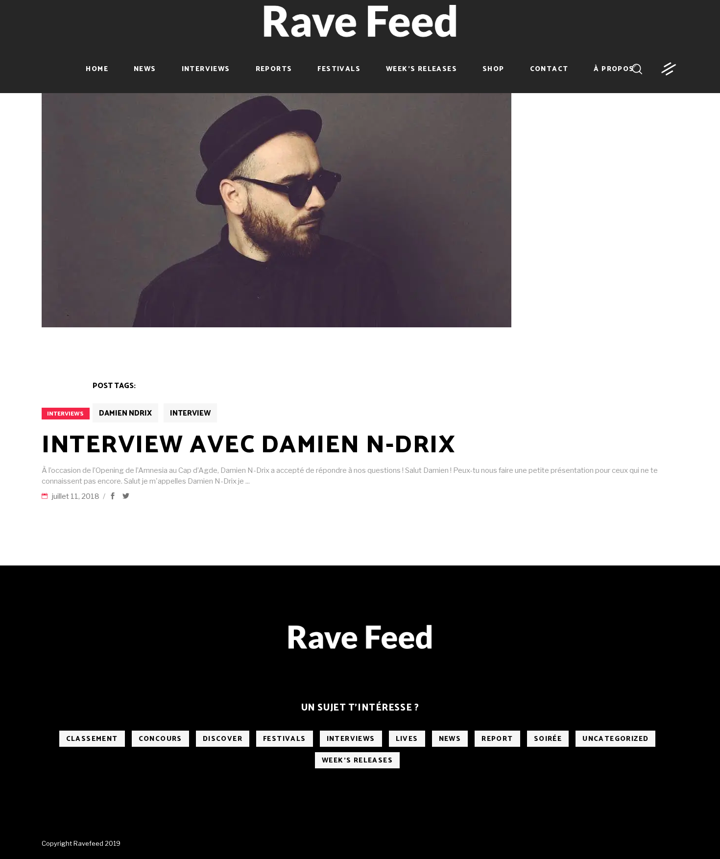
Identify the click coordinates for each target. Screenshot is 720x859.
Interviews (65, 413)
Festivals (284, 739)
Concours (160, 739)
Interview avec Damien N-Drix (249, 445)
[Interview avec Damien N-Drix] (276, 207)
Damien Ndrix (125, 413)
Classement (92, 739)
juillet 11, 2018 (76, 496)
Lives (407, 739)
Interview (190, 413)
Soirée (548, 739)
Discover (222, 739)
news (450, 739)
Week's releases (357, 760)
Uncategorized (615, 739)
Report (497, 739)
